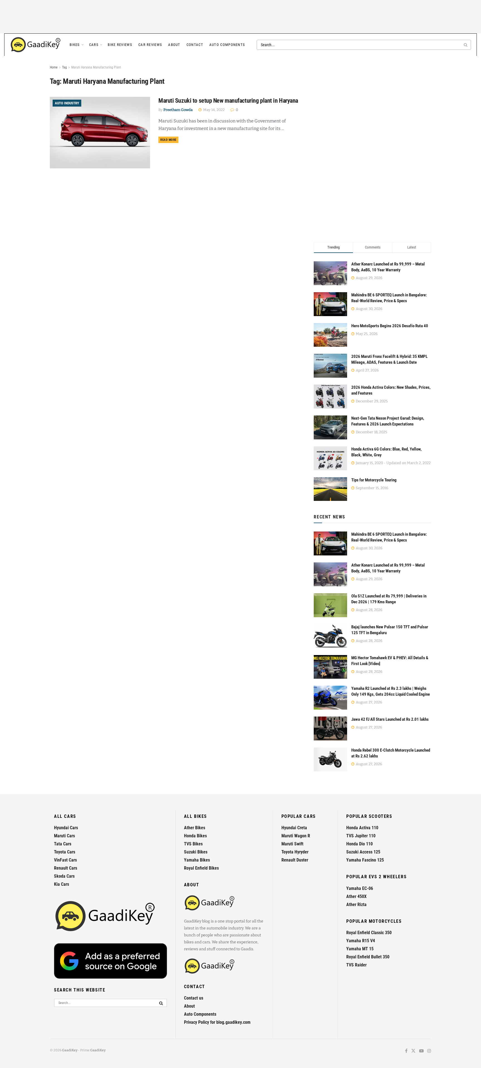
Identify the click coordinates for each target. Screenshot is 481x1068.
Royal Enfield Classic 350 (369, 932)
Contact (194, 45)
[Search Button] (466, 45)
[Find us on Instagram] (429, 1051)
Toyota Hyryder (294, 852)
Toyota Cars (64, 852)
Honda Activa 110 (362, 827)
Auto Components (227, 45)
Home (54, 67)
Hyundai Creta (294, 827)
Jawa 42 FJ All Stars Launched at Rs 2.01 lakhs (390, 719)
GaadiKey (69, 1050)
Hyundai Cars (66, 827)
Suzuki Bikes (195, 852)
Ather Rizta (356, 904)
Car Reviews (150, 45)
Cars (94, 45)
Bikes (75, 45)
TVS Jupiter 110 (361, 835)
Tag (64, 67)
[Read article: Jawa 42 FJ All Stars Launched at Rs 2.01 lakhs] (330, 728)
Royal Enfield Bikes (201, 868)
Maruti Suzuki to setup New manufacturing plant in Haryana (228, 100)
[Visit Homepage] (36, 45)
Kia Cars (61, 884)
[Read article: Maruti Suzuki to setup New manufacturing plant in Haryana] (100, 132)
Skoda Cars (64, 876)
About (174, 45)
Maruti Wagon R (295, 835)
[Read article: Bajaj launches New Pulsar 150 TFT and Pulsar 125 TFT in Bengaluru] (330, 636)
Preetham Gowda (178, 110)
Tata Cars (62, 843)
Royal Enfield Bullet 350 (367, 956)
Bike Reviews (120, 45)
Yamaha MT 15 (360, 948)
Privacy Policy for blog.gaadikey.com (217, 1022)
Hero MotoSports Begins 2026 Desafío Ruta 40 (389, 325)
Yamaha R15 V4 (360, 940)
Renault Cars (65, 868)
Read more (169, 140)
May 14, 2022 (213, 110)
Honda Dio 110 (359, 843)
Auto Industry (67, 103)
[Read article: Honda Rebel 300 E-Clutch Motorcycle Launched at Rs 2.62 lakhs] (330, 759)
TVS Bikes (193, 843)
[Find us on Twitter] (413, 1051)
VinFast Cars (65, 860)
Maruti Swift (292, 843)
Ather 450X (356, 896)
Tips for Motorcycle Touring (374, 480)
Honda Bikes (195, 835)
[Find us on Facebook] (406, 1051)
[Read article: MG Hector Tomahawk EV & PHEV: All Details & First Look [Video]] (330, 667)
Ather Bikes (194, 827)
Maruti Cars (64, 835)
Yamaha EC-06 (359, 888)
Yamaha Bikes (197, 860)
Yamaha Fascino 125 (365, 860)
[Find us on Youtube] (421, 1051)
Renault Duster (294, 860)
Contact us (193, 998)
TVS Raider (356, 965)
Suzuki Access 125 (363, 852)
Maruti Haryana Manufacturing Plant (96, 67)
